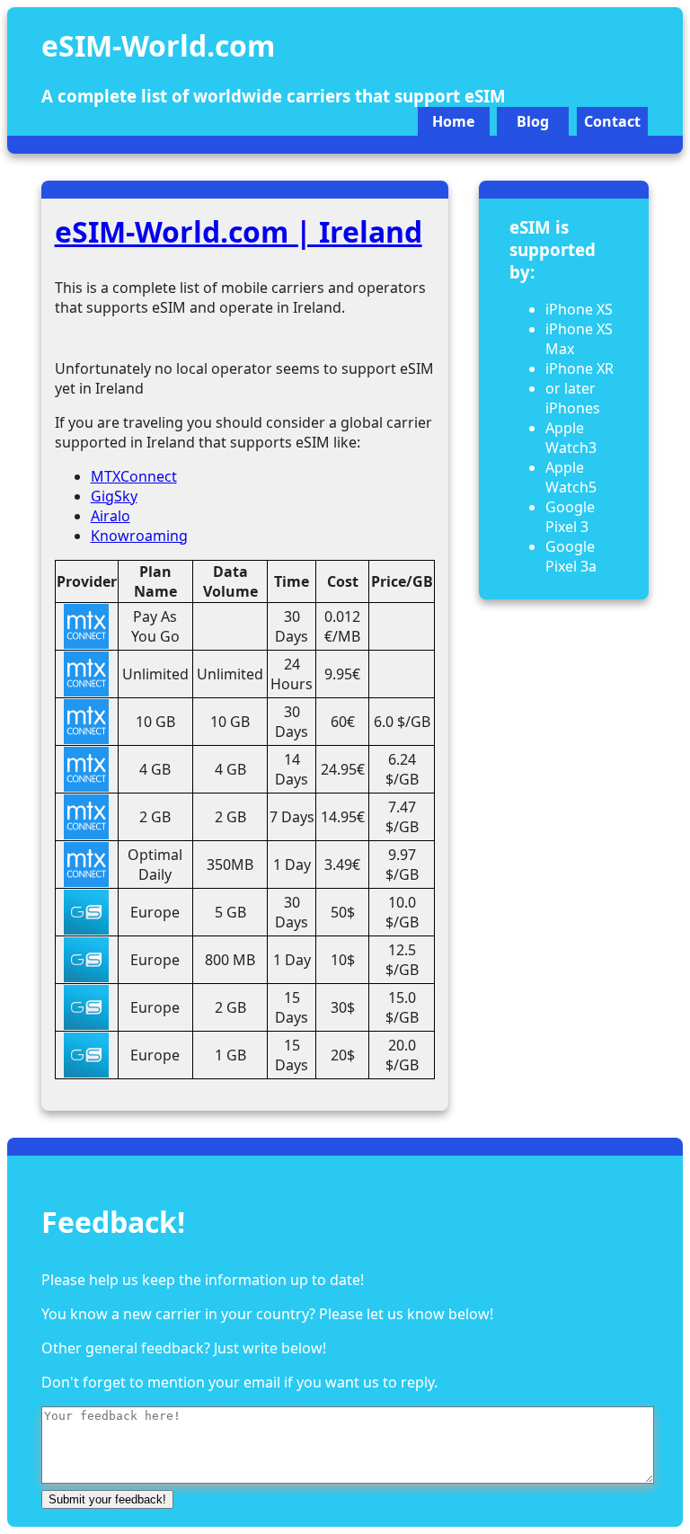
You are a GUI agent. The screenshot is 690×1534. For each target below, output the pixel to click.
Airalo (110, 516)
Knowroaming (139, 535)
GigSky (114, 496)
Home (453, 121)
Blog (533, 121)
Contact (612, 121)
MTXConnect (134, 476)
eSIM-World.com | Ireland (238, 231)
